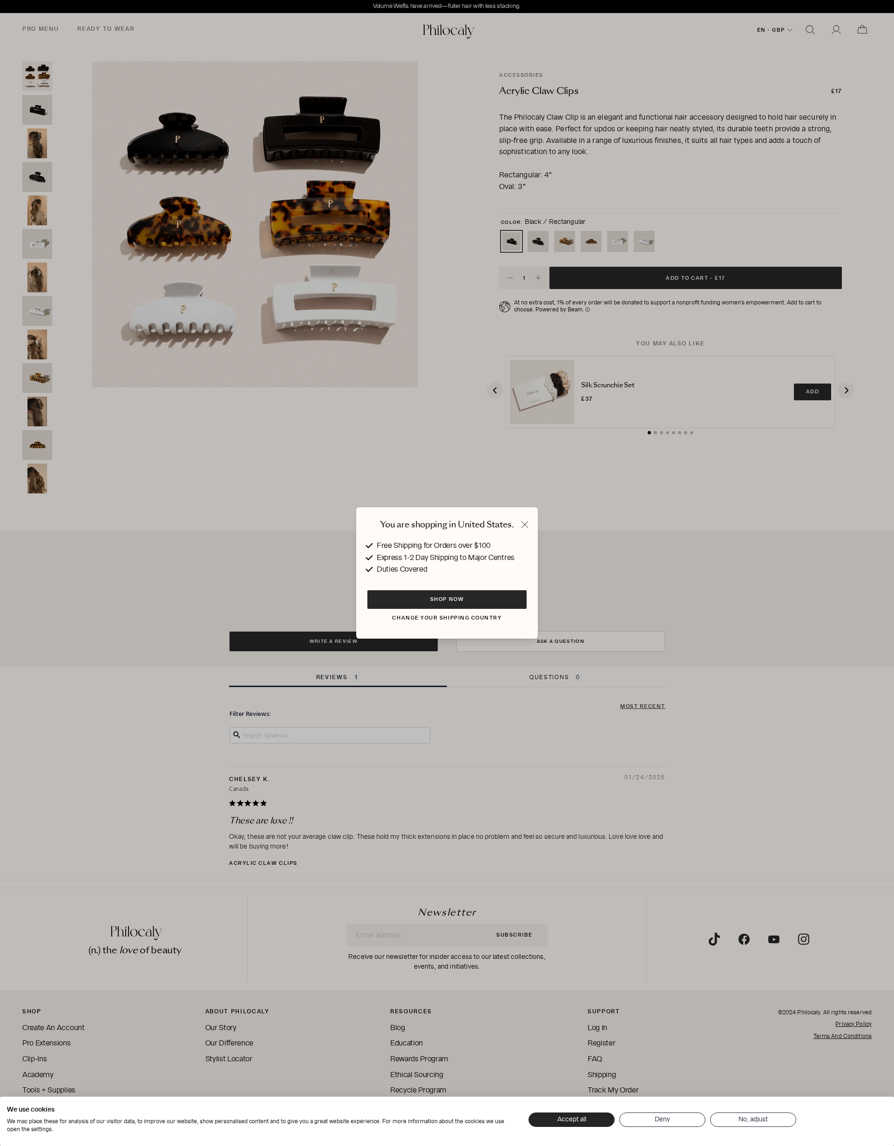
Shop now (447, 599)
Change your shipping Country (446, 617)
